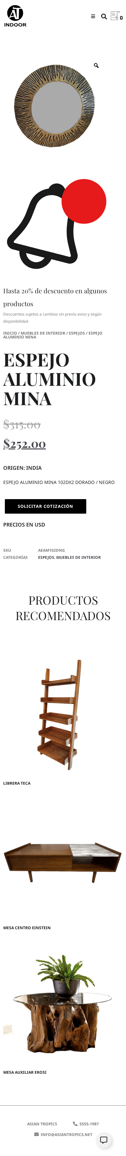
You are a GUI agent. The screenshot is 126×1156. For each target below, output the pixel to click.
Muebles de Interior (43, 333)
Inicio (10, 333)
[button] (93, 16)
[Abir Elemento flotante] (103, 1140)
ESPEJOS (77, 333)
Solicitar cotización (45, 506)
